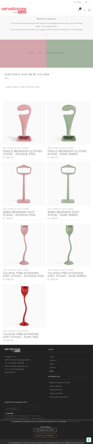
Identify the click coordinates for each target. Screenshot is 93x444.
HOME (32, 53)
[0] (79, 10)
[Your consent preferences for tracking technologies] (88, 439)
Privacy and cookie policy (59, 397)
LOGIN (78, 2)
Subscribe (9, 413)
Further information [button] (73, 421)
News (52, 364)
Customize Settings (45, 430)
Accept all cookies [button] (45, 435)
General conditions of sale (60, 382)
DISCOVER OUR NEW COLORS (54, 53)
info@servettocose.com (19, 366)
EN (86, 2)
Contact (53, 367)
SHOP (39, 53)
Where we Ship (55, 386)
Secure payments (56, 393)
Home (52, 357)
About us (53, 360)
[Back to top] (86, 437)
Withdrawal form (56, 390)
